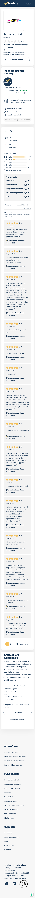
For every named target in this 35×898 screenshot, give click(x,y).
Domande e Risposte (12, 788)
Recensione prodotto (12, 784)
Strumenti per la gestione (14, 805)
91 (17, 644)
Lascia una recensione (17, 60)
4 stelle (9, 160)
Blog (6, 841)
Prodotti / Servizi (22, 205)
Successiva (24, 644)
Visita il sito (17, 713)
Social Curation (10, 814)
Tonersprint (13, 34)
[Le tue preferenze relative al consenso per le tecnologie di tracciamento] (31, 894)
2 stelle (9, 165)
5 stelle (9, 157)
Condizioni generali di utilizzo (15, 865)
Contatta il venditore (17, 720)
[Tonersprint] (13, 21)
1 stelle (8, 167)
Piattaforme (9, 818)
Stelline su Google (11, 809)
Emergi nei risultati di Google (15, 756)
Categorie (8, 833)
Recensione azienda (12, 780)
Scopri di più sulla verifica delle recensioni (17, 119)
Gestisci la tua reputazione (14, 761)
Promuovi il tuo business (13, 765)
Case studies (9, 845)
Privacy (7, 868)
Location (7, 793)
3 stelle (9, 162)
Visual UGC (8, 797)
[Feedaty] (11, 4)
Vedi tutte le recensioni (15, 170)
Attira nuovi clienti (11, 752)
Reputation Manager (12, 801)
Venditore (9, 205)
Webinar (7, 850)
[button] (18, 101)
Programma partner (12, 837)
